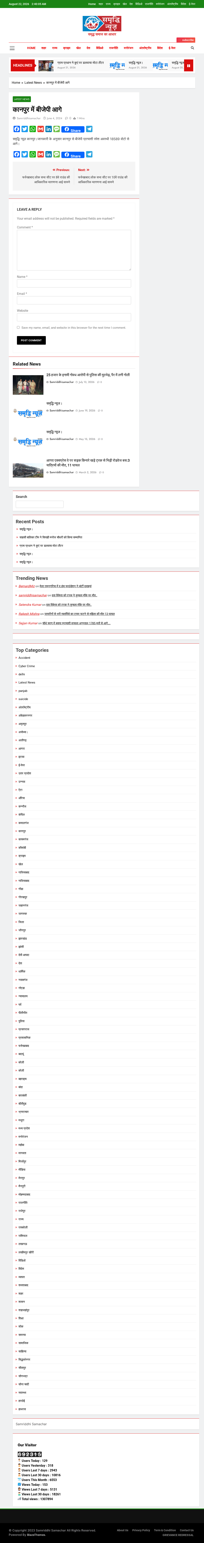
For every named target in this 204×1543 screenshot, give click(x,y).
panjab (23, 691)
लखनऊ (23, 1244)
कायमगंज (23, 839)
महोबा (21, 1145)
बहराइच (22, 1079)
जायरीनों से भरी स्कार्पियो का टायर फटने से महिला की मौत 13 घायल (79, 614)
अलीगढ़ (22, 740)
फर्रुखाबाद (24, 1046)
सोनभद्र (23, 1376)
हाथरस (22, 1409)
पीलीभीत (23, 1013)
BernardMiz (27, 586)
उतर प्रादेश (25, 773)
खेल (125, 4)
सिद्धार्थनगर (24, 1359)
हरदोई (22, 1401)
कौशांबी (22, 848)
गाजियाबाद (24, 872)
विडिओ (138, 4)
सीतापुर (22, 1368)
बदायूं (21, 1054)
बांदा (21, 1087)
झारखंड (23, 938)
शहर (101, 4)
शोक (21, 1326)
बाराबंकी (23, 1095)
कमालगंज (24, 823)
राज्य (108, 4)
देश (131, 4)
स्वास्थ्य (22, 1393)
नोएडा (22, 988)
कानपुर (22, 831)
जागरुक (23, 914)
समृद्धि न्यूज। (116, 63)
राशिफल (23, 1236)
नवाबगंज (23, 980)
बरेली (21, 1062)
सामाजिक (23, 1343)
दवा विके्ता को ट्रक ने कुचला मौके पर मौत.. (74, 595)
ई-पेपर (192, 4)
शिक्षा (21, 1318)
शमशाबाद (23, 1285)
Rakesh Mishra (29, 614)
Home (92, 4)
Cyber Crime (27, 666)
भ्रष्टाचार (24, 1112)
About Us (122, 1530)
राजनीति (149, 4)
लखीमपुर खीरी (26, 1252)
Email (22, 294)
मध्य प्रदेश (24, 1128)
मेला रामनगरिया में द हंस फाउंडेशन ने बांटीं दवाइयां (65, 586)
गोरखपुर (23, 897)
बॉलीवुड (22, 1103)
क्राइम (116, 4)
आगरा (22, 748)
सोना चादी (24, 1384)
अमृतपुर (23, 724)
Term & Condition (165, 1530)
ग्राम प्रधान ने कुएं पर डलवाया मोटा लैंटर (61, 63)
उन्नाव (22, 782)
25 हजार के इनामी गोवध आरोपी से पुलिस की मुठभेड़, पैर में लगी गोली (88, 375)
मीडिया (22, 1169)
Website (22, 311)
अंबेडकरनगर (25, 715)
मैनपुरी (22, 1186)
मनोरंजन (160, 4)
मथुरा (21, 1120)
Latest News (21, 99)
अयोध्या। (23, 732)
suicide (23, 699)
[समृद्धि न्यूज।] (97, 65)
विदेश (183, 4)
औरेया (22, 798)
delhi (22, 674)
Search (21, 497)
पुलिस (22, 1021)
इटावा (21, 757)
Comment (25, 227)
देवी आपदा (24, 955)
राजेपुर (22, 1211)
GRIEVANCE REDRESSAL (178, 1535)
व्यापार (22, 1277)
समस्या (22, 1335)
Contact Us (187, 1530)
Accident (24, 658)
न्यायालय (23, 996)
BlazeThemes (36, 1534)
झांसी (21, 947)
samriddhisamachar (29, 118)
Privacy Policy (141, 1530)
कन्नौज (22, 806)
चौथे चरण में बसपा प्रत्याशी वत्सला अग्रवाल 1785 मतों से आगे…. (76, 623)
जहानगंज (23, 905)
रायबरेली (23, 1227)
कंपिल (22, 814)
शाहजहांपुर (24, 1310)
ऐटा (20, 790)
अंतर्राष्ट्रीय (172, 4)
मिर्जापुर (22, 1161)
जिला (21, 922)
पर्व (20, 1004)
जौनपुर (22, 930)
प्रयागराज (24, 1029)
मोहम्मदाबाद (24, 1194)
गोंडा (21, 889)
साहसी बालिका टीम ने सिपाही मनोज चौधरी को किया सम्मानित (51, 537)
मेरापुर (22, 1178)
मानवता (22, 1153)
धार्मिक (22, 971)
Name (22, 277)
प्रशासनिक (24, 1037)
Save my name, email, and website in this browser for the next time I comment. (74, 327)
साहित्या (22, 1351)
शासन (22, 1302)
